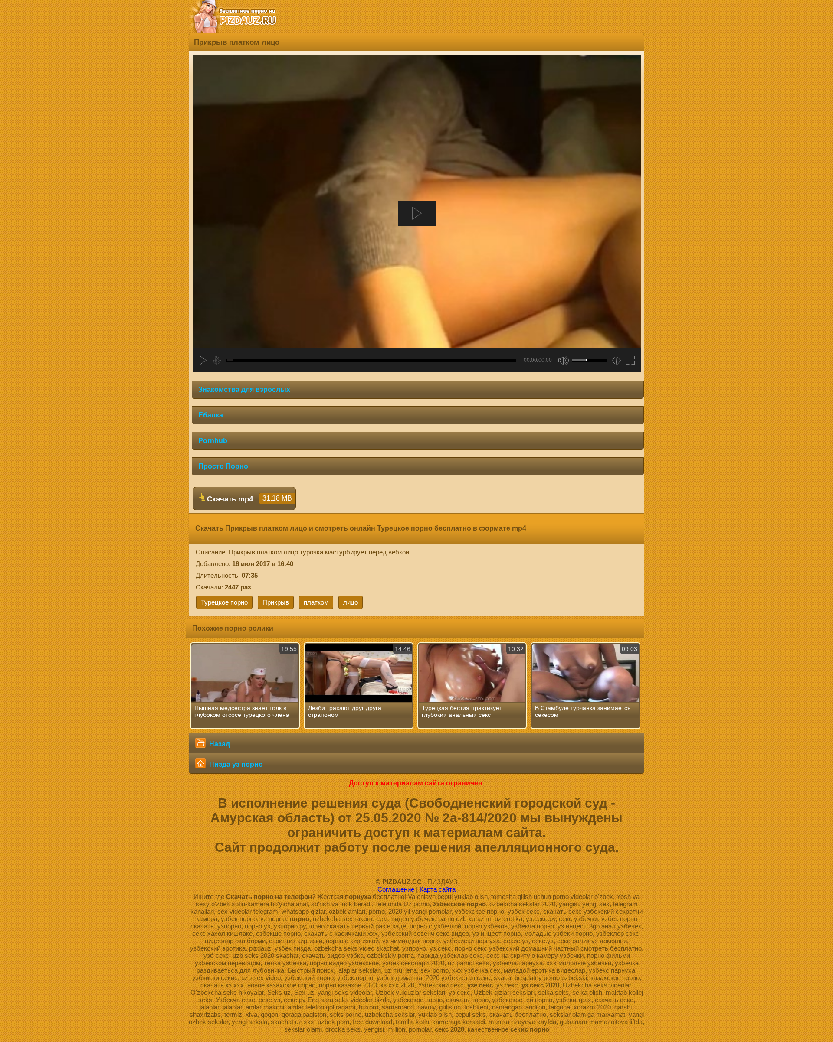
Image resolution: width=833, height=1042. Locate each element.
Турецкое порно (224, 602)
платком (316, 602)
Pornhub (212, 440)
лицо (350, 602)
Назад (218, 744)
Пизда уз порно (235, 764)
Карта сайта (438, 889)
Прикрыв (275, 602)
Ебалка (210, 415)
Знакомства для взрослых (244, 389)
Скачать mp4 (248, 499)
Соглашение (395, 889)
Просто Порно (223, 466)
